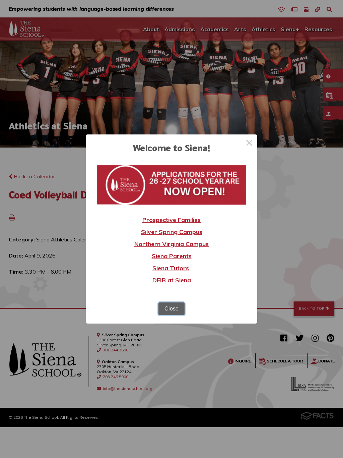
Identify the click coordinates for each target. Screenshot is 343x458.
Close (171, 308)
